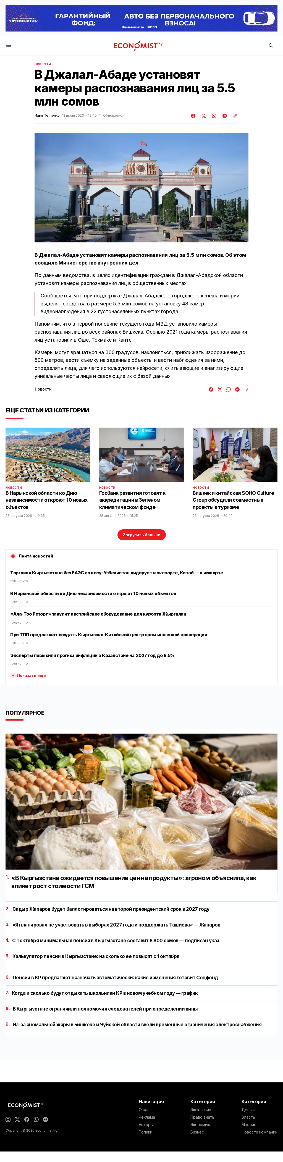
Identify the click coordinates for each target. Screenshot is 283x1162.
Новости (43, 64)
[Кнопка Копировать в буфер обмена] (233, 116)
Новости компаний (259, 1132)
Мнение (249, 1124)
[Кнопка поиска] (270, 46)
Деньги (249, 1110)
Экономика (200, 1124)
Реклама (147, 1117)
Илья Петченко (47, 115)
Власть (248, 1117)
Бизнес (197, 1132)
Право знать (202, 1117)
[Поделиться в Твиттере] (203, 116)
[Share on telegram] (224, 116)
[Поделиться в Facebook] (193, 116)
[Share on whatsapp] (213, 116)
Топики (145, 1132)
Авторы (146, 1124)
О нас (144, 1110)
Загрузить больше (141, 534)
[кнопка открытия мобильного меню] (9, 45)
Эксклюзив (200, 1110)
